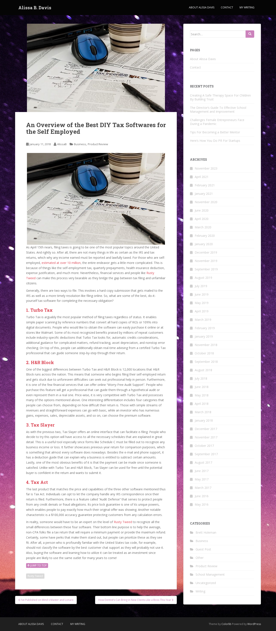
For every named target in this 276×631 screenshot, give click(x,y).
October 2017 (204, 446)
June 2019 (202, 294)
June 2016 (202, 496)
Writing (200, 591)
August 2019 (203, 278)
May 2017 (202, 479)
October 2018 (204, 353)
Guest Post (203, 549)
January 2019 (204, 336)
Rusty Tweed (123, 522)
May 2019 (202, 303)
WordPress (254, 624)
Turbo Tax (41, 310)
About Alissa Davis (201, 7)
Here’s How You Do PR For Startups (215, 141)
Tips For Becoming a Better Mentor (215, 132)
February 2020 (205, 236)
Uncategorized (206, 583)
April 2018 (202, 404)
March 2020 (203, 227)
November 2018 (206, 345)
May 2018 (202, 395)
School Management (210, 574)
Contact (227, 7)
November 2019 (206, 261)
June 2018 (202, 387)
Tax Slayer (43, 425)
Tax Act (39, 482)
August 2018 (203, 370)
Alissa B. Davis (34, 7)
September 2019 (206, 269)
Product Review (98, 144)
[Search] (250, 34)
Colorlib (226, 624)
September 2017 (206, 454)
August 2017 (203, 462)
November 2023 (206, 168)
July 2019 (201, 286)
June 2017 (202, 471)
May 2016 (202, 504)
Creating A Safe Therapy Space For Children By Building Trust (220, 97)
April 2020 (202, 219)
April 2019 (202, 311)
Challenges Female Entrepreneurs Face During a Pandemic (217, 122)
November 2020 (206, 202)
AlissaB (62, 144)
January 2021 (204, 194)
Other (200, 558)
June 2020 (202, 210)
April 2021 (202, 177)
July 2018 (201, 378)
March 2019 (203, 320)
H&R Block (42, 362)
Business (80, 144)
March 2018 (203, 412)
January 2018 (204, 420)
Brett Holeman (206, 532)
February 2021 (205, 185)
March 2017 (203, 488)
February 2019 (205, 328)
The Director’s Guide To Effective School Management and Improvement (218, 110)
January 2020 (204, 244)
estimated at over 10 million (61, 263)
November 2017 (206, 437)
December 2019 (206, 252)
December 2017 (206, 429)
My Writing (247, 7)
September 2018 (206, 362)
